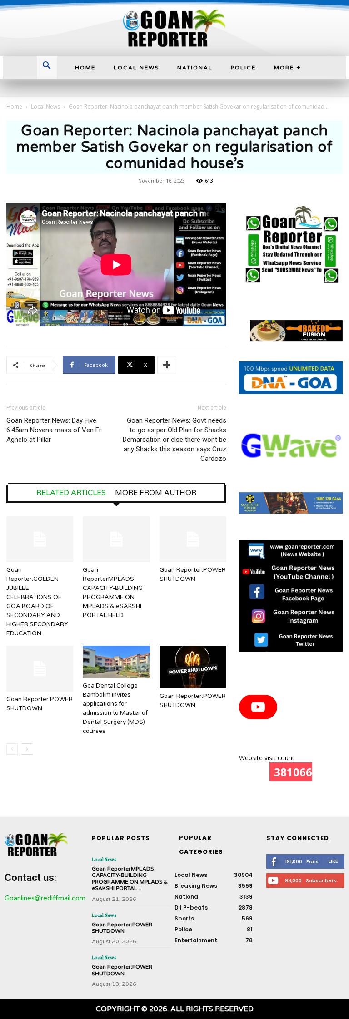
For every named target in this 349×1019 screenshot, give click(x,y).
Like (333, 861)
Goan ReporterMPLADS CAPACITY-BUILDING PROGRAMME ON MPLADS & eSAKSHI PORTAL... (130, 878)
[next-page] (26, 749)
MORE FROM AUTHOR (155, 492)
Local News (45, 106)
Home (14, 106)
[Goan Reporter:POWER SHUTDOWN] (193, 539)
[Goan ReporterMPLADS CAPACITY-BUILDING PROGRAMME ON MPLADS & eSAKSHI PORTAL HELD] (116, 539)
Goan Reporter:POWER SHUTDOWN (122, 927)
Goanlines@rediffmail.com (45, 898)
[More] (166, 365)
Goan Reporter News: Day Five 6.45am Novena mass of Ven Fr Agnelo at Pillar (53, 430)
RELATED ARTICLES (71, 492)
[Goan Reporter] (174, 28)
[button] (47, 66)
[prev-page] (12, 749)
